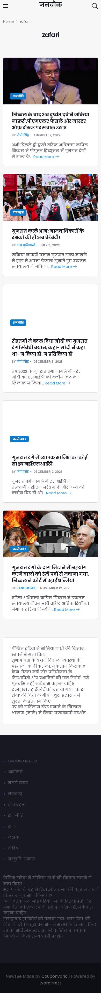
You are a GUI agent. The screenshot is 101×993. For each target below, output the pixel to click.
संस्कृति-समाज (21, 859)
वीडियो (14, 848)
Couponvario (54, 976)
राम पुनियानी (26, 245)
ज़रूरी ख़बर (19, 439)
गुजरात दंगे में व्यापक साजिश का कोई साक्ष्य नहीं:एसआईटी (49, 460)
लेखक (13, 837)
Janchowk (26, 588)
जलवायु (15, 793)
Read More (44, 156)
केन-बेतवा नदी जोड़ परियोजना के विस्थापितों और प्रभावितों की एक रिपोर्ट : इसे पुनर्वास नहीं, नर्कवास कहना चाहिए (50, 677)
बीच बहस (18, 213)
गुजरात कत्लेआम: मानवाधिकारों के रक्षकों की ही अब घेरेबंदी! (48, 234)
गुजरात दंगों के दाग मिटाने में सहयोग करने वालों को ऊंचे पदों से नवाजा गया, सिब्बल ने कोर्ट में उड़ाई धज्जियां (50, 574)
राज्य (12, 826)
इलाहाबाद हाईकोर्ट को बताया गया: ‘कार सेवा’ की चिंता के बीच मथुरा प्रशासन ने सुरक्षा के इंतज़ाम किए (47, 695)
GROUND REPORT (23, 761)
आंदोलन (15, 772)
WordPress (50, 983)
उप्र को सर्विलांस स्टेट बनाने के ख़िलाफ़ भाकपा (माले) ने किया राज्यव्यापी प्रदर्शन (49, 710)
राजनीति (18, 96)
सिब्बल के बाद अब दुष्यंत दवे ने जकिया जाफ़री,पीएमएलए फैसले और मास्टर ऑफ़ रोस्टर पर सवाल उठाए (50, 121)
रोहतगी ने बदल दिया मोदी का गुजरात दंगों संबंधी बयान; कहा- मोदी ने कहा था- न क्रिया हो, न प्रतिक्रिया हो (50, 347)
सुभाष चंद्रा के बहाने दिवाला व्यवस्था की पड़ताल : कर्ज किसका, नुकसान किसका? (48, 663)
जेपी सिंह (23, 135)
